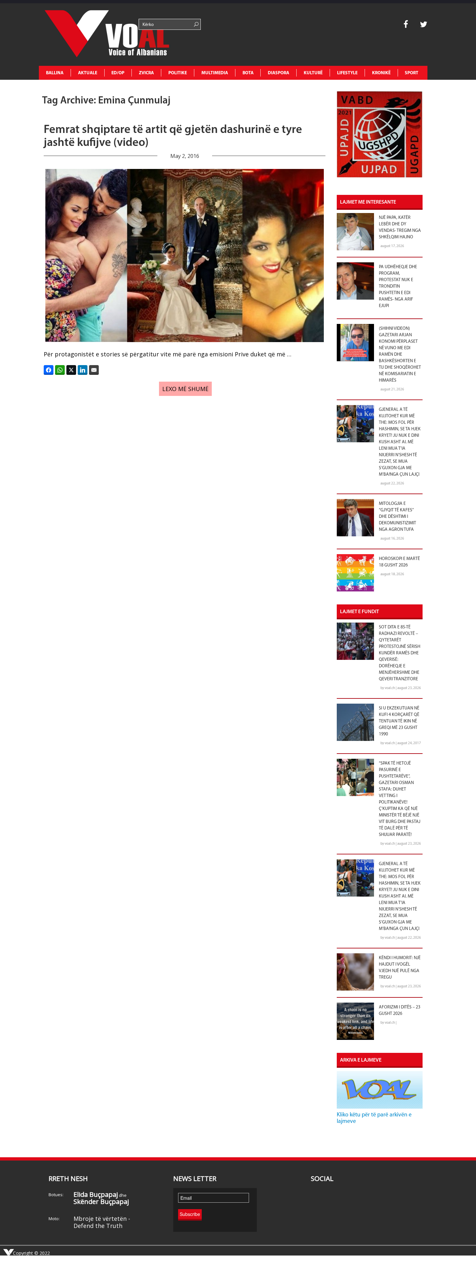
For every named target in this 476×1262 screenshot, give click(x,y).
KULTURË (313, 73)
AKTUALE (87, 73)
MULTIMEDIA (214, 73)
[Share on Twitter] (71, 370)
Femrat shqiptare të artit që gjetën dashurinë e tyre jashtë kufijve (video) (173, 136)
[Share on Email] (94, 370)
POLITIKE (177, 73)
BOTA (248, 73)
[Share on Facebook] (48, 370)
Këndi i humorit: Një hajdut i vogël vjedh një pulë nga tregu (400, 968)
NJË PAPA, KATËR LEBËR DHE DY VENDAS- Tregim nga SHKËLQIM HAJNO (400, 227)
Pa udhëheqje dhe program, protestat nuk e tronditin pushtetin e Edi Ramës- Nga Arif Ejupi (398, 286)
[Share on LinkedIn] (82, 370)
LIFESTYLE (347, 73)
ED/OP (117, 73)
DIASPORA (278, 73)
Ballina (54, 73)
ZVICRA (146, 73)
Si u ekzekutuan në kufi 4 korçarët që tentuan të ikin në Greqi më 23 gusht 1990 (399, 721)
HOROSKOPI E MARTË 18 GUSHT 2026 (399, 562)
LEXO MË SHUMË (185, 389)
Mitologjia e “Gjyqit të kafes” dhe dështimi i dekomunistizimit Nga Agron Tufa (397, 516)
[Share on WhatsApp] (60, 370)
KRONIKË (381, 73)
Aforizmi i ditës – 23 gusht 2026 (399, 1010)
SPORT (411, 73)
